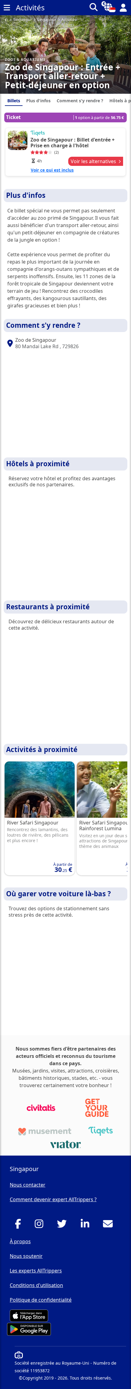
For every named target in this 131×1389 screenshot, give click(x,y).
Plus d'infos (38, 100)
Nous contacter (27, 1184)
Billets (13, 100)
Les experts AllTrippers (36, 1270)
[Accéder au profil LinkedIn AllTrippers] (87, 1225)
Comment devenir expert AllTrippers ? (53, 1199)
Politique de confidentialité (41, 1299)
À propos (20, 1241)
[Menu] (6, 7)
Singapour (22, 20)
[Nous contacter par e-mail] (109, 1225)
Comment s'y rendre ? (80, 100)
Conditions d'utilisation (36, 1285)
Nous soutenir (26, 1256)
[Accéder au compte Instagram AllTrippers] (41, 1225)
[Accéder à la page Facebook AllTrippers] (19, 1225)
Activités (68, 20)
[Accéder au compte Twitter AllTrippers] (63, 1225)
